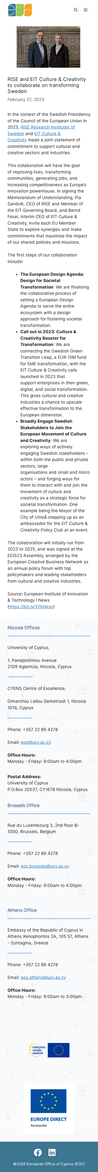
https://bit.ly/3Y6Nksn (31, 606)
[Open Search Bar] (76, 10)
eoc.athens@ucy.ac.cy (43, 977)
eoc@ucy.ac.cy (36, 742)
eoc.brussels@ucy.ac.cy (45, 866)
